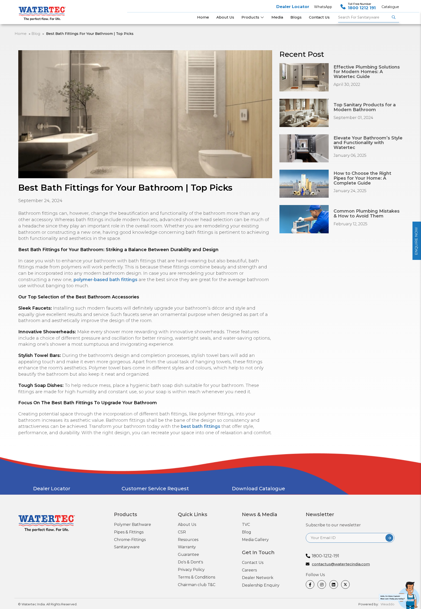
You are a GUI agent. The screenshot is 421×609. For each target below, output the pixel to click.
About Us (187, 524)
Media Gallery (255, 539)
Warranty (187, 547)
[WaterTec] (44, 11)
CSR (182, 532)
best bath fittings (200, 426)
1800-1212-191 (325, 556)
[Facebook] (310, 584)
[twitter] (345, 584)
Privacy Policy (191, 569)
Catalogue (390, 7)
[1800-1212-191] (400, 594)
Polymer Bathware (132, 524)
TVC (246, 524)
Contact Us (252, 562)
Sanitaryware (127, 547)
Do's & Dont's (190, 562)
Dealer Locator (292, 6)
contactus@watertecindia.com (341, 564)
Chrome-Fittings (130, 539)
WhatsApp (323, 7)
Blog (35, 33)
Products (250, 17)
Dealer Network (257, 577)
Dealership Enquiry (260, 585)
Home (21, 33)
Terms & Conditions (196, 577)
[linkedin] (333, 584)
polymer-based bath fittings (105, 279)
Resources (188, 539)
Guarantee (188, 554)
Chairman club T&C (196, 584)
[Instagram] (321, 584)
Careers (249, 570)
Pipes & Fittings (129, 532)
